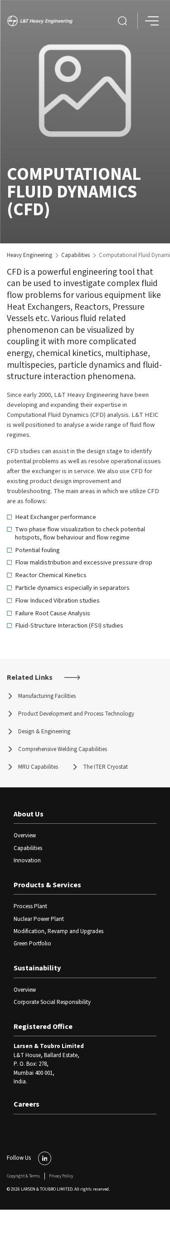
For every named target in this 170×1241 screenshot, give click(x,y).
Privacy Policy (61, 1176)
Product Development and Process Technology (76, 714)
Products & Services (47, 885)
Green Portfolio (32, 943)
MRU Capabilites (38, 767)
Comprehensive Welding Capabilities (62, 749)
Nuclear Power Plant (39, 919)
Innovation (27, 860)
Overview (25, 835)
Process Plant (30, 906)
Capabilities (75, 255)
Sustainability (37, 968)
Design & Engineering (44, 731)
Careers (26, 1104)
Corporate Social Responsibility (52, 1002)
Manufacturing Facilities (47, 696)
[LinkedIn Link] (45, 1158)
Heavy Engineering (29, 255)
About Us (29, 814)
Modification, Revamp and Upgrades (58, 931)
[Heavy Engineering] (42, 21)
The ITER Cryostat (105, 767)
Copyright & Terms (23, 1176)
